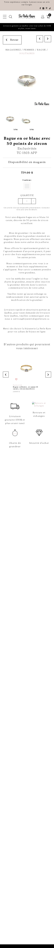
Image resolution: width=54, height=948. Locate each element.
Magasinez (13, 49)
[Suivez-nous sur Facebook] (40, 8)
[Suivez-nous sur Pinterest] (47, 8)
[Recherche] (10, 17)
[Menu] (5, 17)
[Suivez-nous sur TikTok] (50, 8)
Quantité (27, 195)
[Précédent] (39, 39)
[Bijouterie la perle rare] (27, 16)
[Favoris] (16, 379)
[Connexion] (42, 17)
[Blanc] (27, 186)
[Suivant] (47, 39)
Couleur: (27, 180)
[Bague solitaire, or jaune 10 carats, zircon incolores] (27, 374)
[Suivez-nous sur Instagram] (43, 8)
